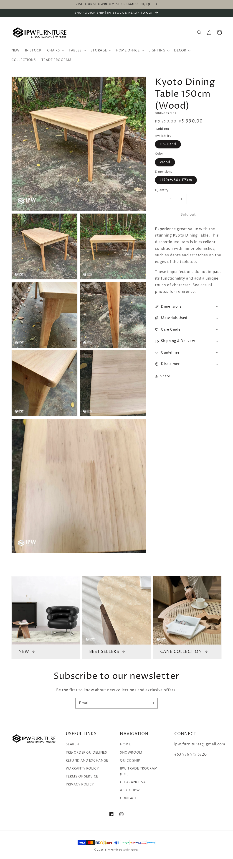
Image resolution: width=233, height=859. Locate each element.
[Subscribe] (152, 703)
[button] (199, 33)
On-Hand (168, 144)
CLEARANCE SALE (134, 782)
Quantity (161, 190)
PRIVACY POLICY (80, 784)
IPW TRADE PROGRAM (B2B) (138, 771)
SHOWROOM (131, 752)
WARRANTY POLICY (82, 768)
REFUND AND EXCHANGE (87, 760)
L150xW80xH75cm (176, 180)
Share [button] (165, 376)
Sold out (188, 214)
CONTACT (128, 798)
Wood (165, 162)
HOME (125, 744)
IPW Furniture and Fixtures (122, 849)
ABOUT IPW (130, 790)
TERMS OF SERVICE (82, 776)
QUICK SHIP (130, 760)
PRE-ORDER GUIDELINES (86, 752)
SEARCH (73, 744)
